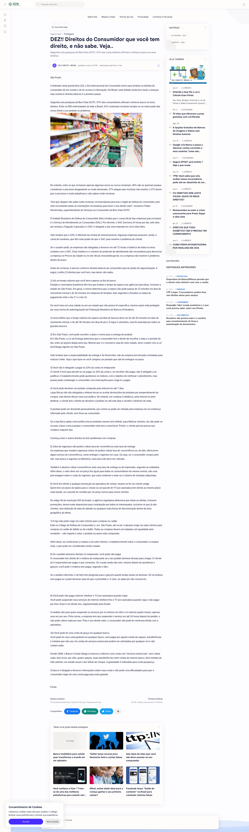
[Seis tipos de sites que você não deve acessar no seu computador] (143, 741)
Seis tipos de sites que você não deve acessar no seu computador (141, 757)
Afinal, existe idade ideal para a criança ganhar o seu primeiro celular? (106, 791)
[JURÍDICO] (187, 87)
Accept (26, 820)
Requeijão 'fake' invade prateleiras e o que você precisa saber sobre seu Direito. (187, 306)
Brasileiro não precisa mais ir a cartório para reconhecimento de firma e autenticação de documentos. (186, 321)
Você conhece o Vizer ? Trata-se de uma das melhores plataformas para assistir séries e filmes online (70, 792)
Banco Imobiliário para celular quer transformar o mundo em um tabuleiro (69, 757)
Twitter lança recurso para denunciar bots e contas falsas (106, 756)
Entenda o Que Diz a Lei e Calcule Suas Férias (186, 94)
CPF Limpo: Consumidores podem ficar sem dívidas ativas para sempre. (186, 293)
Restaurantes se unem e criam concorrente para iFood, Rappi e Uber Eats (189, 213)
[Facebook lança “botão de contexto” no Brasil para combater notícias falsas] (143, 775)
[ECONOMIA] (187, 109)
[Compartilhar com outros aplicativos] (118, 711)
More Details (52, 820)
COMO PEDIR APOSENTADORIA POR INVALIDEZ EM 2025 (189, 246)
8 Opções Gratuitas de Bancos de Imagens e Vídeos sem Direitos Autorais (189, 130)
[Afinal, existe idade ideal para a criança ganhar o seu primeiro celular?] (106, 775)
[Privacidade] (143, 16)
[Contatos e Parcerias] (162, 16)
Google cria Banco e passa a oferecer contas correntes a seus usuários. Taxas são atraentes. (188, 148)
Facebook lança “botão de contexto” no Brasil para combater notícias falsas (140, 791)
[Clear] (82, 4)
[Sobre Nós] (92, 16)
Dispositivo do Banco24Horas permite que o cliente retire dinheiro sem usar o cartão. (187, 280)
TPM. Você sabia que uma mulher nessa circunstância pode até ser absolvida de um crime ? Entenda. (188, 179)
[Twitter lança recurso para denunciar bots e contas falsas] (106, 741)
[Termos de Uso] (126, 16)
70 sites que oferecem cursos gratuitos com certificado (188, 115)
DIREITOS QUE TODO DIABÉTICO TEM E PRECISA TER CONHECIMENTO (190, 230)
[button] (244, 4)
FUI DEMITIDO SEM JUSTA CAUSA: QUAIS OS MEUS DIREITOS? (187, 196)
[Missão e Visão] (108, 16)
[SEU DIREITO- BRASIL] (67, 65)
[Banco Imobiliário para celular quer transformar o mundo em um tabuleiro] (70, 741)
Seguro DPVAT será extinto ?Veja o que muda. (188, 164)
